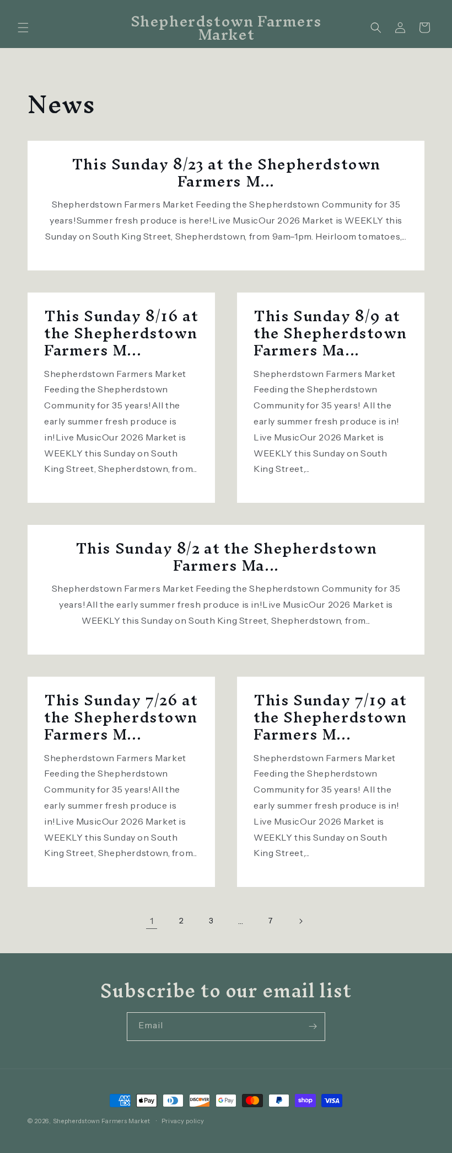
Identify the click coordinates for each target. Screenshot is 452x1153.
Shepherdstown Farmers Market (101, 1121)
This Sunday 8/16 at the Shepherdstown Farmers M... (121, 333)
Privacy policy (183, 1121)
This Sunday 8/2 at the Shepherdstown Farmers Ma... (226, 557)
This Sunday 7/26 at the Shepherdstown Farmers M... (120, 717)
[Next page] (300, 921)
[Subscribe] (312, 1026)
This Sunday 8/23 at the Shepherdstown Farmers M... (226, 173)
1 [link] (152, 920)
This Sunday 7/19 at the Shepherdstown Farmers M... (330, 717)
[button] (23, 27)
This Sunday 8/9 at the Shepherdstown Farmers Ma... (330, 333)
